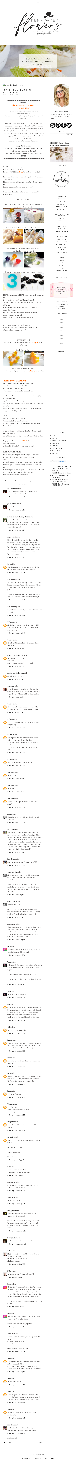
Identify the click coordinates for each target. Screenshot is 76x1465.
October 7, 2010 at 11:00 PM (16, 1385)
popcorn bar (61, 263)
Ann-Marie (11, 772)
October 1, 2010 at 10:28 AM (16, 600)
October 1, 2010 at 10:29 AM (16, 615)
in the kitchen (61, 252)
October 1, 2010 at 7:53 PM (15, 895)
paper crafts (61, 260)
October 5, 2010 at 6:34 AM (16, 1191)
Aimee (9, 1358)
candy (32, 481)
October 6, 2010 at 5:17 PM (16, 1264)
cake (61, 223)
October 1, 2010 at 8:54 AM (16, 573)
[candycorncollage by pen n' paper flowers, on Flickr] (23, 366)
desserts (36, 481)
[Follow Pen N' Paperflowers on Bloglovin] (58, 462)
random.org (24, 423)
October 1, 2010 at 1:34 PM (16, 728)
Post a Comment (11, 1438)
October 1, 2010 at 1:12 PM (15, 679)
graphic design (61, 236)
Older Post (39, 1442)
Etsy (4, 184)
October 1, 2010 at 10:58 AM (16, 633)
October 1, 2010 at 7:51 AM (15, 557)
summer (62, 268)
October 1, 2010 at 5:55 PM (16, 852)
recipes (61, 265)
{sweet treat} (27, 481)
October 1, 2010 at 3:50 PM (16, 823)
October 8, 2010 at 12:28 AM (16, 1418)
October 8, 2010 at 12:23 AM (16, 1403)
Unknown (10, 622)
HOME (54, 436)
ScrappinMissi (12, 1211)
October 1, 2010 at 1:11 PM (15, 666)
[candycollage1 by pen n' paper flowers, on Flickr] (23, 243)
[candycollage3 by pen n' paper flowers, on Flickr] (23, 290)
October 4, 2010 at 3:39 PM (16, 1160)
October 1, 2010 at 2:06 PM (16, 792)
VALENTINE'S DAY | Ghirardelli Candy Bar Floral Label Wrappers (62, 468)
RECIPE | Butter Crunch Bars (61, 473)
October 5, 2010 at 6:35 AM (16, 1204)
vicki (8, 1004)
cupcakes (61, 228)
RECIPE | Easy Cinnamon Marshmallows (60, 485)
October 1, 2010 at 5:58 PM (16, 865)
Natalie (9, 1251)
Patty (9, 1073)
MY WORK (55, 446)
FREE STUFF (56, 443)
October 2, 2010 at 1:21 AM (16, 985)
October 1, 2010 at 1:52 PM (16, 779)
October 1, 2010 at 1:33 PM (15, 712)
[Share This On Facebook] (9, 481)
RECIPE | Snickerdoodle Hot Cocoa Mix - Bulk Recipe (61, 480)
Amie (9, 1392)
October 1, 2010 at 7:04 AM (16, 497)
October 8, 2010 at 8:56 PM (16, 1433)
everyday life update (62, 231)
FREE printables (62, 209)
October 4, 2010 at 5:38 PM (16, 1175)
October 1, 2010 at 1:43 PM (16, 753)
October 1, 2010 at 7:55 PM (15, 917)
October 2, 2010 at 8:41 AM (16, 1033)
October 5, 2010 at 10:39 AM (16, 1231)
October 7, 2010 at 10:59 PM (16, 1372)
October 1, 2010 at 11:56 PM (16, 955)
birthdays (61, 221)
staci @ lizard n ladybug (15, 655)
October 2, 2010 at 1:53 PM (16, 1051)
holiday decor (61, 242)
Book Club (62, 201)
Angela (9, 814)
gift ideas (61, 234)
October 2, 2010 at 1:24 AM (16, 998)
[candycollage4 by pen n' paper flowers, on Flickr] (23, 267)
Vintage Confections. (29, 300)
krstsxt (9, 1040)
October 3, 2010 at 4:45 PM (16, 1097)
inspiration (61, 255)
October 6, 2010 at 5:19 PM (16, 1277)
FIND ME (55, 453)
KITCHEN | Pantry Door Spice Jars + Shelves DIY (59, 144)
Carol (9, 1167)
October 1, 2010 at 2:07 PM (16, 807)
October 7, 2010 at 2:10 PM (16, 1352)
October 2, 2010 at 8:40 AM (16, 1020)
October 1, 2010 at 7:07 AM (16, 510)
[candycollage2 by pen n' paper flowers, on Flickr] (23, 223)
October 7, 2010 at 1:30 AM (16, 1327)
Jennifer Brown (12, 488)
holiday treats (61, 244)
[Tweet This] (12, 481)
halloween (61, 239)
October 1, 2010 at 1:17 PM (15, 697)
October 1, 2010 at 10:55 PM (16, 940)
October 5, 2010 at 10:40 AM (16, 1244)
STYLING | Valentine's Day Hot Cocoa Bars (62, 476)
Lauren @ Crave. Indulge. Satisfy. (18, 517)
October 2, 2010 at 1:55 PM (16, 1066)
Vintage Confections (34, 182)
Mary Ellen (11, 1122)
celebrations (62, 226)
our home (61, 257)
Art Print (61, 199)
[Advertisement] (61, 390)
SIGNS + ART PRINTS (59, 441)
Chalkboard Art (62, 204)
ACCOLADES (56, 451)
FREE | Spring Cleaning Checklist (38, 60)
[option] (38, 61)
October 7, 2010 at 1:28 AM (15, 1307)
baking (61, 218)
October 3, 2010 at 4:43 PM (16, 1084)
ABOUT (54, 438)
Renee (9, 946)
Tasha (9, 962)
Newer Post (7, 1442)
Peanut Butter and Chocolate (62, 215)
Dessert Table (61, 206)
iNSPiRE (61, 249)
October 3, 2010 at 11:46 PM (16, 1115)
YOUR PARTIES (57, 448)
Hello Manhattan (48, 1458)
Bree (9, 564)
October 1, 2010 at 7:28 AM (16, 530)
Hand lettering (62, 212)
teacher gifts (61, 270)
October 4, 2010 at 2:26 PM (16, 1130)
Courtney (10, 686)
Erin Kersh (11, 829)
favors (41, 481)
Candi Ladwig (12, 872)
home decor (61, 247)
